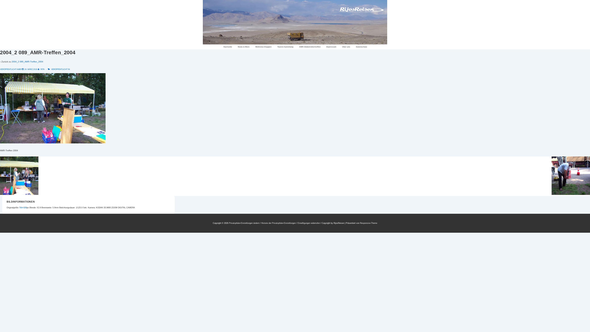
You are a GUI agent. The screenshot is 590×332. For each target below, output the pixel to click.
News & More (244, 47)
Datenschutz (361, 47)
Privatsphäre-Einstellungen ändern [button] (244, 223)
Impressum (331, 47)
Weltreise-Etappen (263, 47)
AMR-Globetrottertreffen (310, 47)
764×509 (23, 207)
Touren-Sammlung (285, 47)
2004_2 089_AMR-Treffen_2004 (27, 61)
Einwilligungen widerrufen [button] (309, 223)
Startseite (227, 47)
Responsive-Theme (368, 223)
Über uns (346, 47)
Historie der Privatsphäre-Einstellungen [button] (278, 223)
